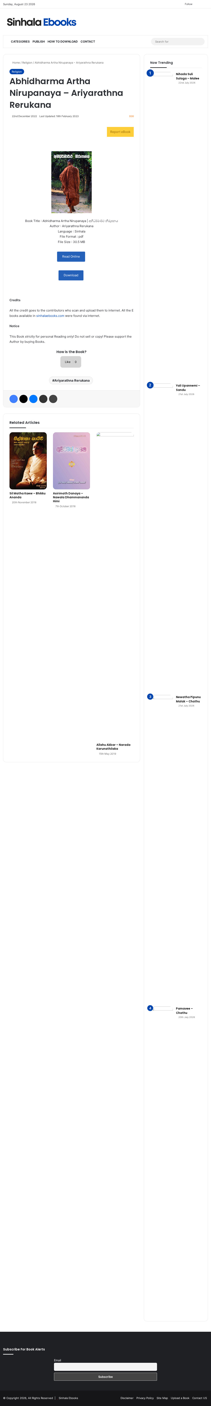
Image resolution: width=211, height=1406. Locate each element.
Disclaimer (127, 1398)
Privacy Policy (145, 1398)
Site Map (162, 1398)
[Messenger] (33, 399)
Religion (27, 62)
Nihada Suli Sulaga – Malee (187, 76)
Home (16, 62)
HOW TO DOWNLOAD (63, 41)
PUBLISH (39, 41)
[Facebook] (13, 399)
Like (71, 362)
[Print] (53, 399)
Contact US (199, 1398)
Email (57, 1360)
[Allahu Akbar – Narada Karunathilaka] (115, 586)
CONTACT (88, 41)
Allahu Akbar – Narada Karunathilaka (113, 747)
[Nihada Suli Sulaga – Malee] (161, 226)
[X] (23, 399)
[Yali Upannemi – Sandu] (161, 537)
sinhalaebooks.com (50, 316)
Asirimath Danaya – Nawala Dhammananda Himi (71, 497)
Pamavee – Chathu (184, 1010)
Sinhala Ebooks (68, 1398)
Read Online (71, 256)
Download (71, 275)
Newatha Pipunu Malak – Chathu (188, 699)
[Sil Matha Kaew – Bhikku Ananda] (28, 460)
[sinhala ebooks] (41, 22)
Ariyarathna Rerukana (72, 380)
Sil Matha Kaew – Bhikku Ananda (27, 495)
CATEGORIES (20, 41)
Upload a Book (180, 1398)
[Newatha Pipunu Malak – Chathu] (161, 849)
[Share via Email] (43, 399)
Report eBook (120, 132)
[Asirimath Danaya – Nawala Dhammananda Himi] (71, 460)
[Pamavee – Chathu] (161, 1160)
